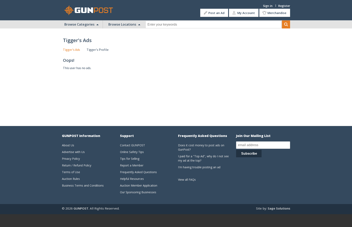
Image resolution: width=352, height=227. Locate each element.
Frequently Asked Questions (138, 172)
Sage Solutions (279, 208)
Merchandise (276, 13)
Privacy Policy (71, 159)
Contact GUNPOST (132, 145)
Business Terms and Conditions (83, 185)
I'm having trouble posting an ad (199, 167)
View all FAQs (187, 179)
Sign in (268, 6)
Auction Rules (71, 179)
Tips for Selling (129, 159)
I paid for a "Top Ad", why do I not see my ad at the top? (203, 158)
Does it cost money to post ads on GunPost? (201, 147)
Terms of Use (71, 172)
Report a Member (131, 165)
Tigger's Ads (71, 49)
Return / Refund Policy (76, 165)
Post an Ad (216, 13)
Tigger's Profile (98, 49)
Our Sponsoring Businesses (138, 192)
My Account (246, 13)
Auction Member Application (138, 185)
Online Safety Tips (132, 152)
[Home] (90, 10)
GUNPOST (81, 208)
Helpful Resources (132, 179)
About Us (68, 145)
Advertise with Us (73, 152)
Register (284, 6)
